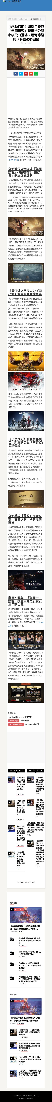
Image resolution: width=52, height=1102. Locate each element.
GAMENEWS (20, 794)
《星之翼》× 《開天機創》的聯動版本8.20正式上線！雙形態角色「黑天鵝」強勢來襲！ (30, 1073)
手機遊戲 (36, 724)
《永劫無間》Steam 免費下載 (20, 717)
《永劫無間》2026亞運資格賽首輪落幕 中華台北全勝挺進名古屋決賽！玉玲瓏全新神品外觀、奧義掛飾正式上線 (40, 852)
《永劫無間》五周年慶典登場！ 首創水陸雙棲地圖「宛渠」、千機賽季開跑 (40, 807)
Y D (30, 43)
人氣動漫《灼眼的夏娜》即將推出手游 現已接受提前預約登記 (30, 940)
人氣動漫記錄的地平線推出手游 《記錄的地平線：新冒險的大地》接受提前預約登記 (30, 979)
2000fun (23, 945)
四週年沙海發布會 (17, 125)
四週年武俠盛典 (14, 160)
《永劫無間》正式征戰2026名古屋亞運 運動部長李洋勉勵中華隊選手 (40, 784)
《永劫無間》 (24, 721)
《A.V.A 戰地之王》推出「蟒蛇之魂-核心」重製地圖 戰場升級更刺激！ (21, 859)
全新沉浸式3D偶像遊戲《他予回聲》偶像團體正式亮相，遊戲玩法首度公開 (21, 833)
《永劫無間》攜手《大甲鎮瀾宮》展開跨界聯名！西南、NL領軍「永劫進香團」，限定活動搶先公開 (35, 827)
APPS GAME (28, 724)
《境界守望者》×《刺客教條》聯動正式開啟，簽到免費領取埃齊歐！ (21, 808)
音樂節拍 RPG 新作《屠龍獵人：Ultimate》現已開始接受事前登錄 (30, 965)
